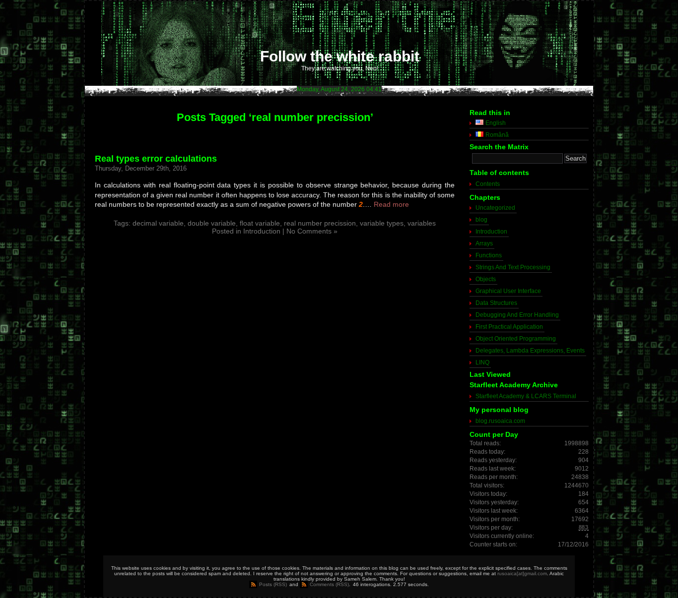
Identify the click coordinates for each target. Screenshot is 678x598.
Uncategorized (495, 207)
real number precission (320, 223)
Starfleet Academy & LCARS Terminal (525, 396)
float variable (260, 223)
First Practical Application (509, 326)
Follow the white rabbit (339, 56)
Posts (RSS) (273, 584)
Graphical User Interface (508, 291)
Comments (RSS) (329, 584)
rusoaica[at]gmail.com (522, 573)
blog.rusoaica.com (500, 421)
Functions (488, 255)
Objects (485, 279)
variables (421, 223)
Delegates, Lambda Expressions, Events (530, 350)
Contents (487, 183)
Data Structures (496, 302)
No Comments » (312, 231)
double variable (212, 223)
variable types (382, 223)
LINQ (482, 362)
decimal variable (158, 223)
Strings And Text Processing (512, 267)
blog (481, 219)
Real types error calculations (156, 159)
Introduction (261, 231)
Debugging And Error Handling (517, 314)
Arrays (484, 243)
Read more (391, 204)
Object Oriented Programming (515, 338)
